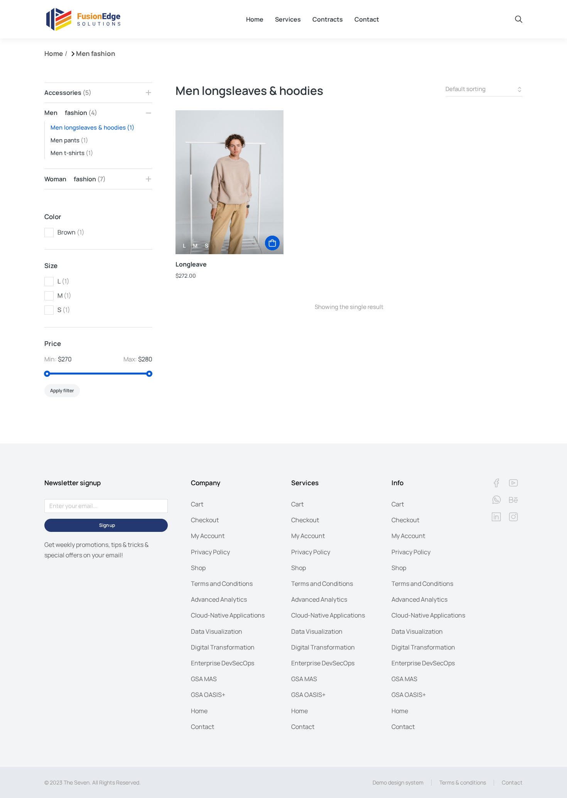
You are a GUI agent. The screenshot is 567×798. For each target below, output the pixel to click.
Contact (512, 782)
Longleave (191, 264)
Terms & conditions (462, 782)
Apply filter (62, 390)
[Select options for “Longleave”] (272, 243)
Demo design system (398, 782)
